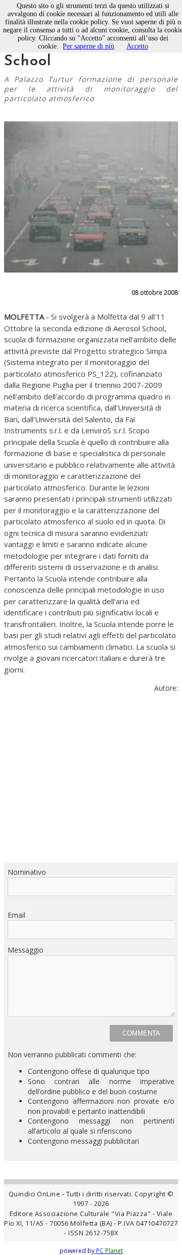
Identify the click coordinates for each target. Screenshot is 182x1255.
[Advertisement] (91, 782)
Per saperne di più (88, 46)
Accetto (137, 46)
